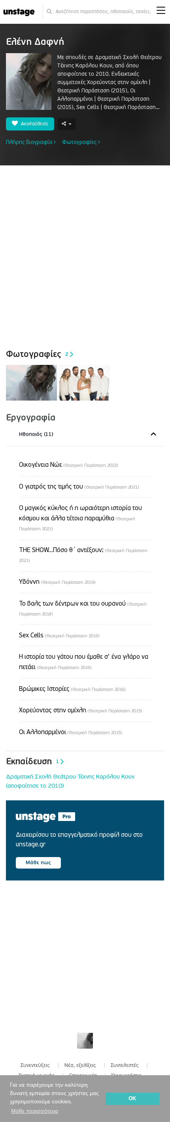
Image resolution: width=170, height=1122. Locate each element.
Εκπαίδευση (32, 761)
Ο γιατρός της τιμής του (79, 486)
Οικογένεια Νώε (68, 464)
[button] (161, 12)
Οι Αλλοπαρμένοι (70, 732)
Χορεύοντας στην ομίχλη (80, 710)
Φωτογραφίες (80, 142)
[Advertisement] (85, 254)
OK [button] (132, 1098)
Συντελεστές (125, 1065)
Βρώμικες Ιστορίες (72, 688)
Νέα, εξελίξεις (80, 1065)
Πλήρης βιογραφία (30, 142)
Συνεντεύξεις (35, 1065)
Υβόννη (57, 581)
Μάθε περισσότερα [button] (34, 1111)
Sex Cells (59, 635)
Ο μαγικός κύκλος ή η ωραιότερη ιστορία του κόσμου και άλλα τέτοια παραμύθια (80, 517)
